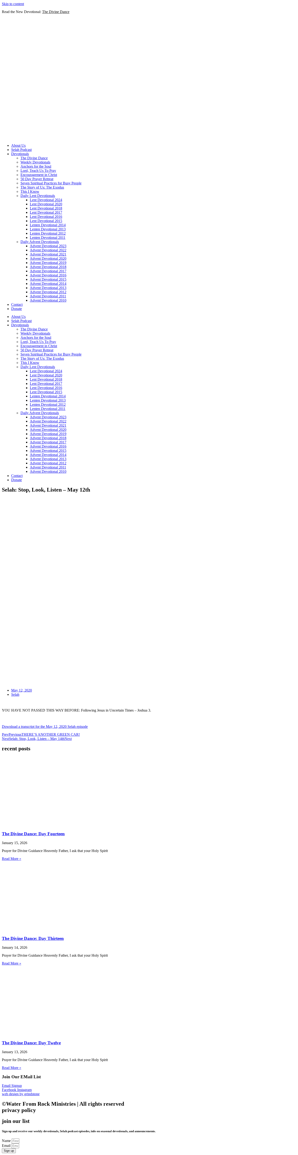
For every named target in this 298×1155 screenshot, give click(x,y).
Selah (15, 694)
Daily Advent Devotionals (39, 242)
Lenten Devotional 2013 (48, 229)
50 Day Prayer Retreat (36, 179)
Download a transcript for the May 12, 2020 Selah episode (45, 727)
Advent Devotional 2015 (48, 279)
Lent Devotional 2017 (46, 212)
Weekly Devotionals (35, 162)
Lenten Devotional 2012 (48, 233)
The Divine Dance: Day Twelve (31, 1042)
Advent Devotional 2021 (48, 254)
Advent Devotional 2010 (48, 300)
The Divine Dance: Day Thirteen (33, 938)
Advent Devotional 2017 (48, 271)
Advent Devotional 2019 (48, 263)
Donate (16, 309)
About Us (18, 145)
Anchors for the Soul (35, 166)
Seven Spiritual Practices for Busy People (50, 183)
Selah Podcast (21, 150)
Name (7, 1141)
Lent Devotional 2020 (46, 204)
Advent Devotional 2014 (48, 284)
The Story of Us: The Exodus (42, 187)
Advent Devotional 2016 (48, 275)
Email (6, 1146)
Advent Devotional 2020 (48, 258)
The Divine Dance (34, 158)
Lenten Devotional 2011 (47, 238)
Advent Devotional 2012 (48, 292)
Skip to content (13, 4)
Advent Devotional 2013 (48, 288)
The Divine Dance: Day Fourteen (33, 833)
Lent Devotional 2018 (46, 208)
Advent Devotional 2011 (48, 296)
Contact (17, 304)
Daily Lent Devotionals (37, 196)
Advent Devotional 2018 (48, 267)
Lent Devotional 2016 (46, 217)
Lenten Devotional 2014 (48, 225)
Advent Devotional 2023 (48, 246)
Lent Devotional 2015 (46, 221)
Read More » (11, 859)
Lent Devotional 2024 (46, 200)
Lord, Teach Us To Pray (38, 171)
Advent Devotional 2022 (48, 250)
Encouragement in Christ (38, 175)
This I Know (29, 191)
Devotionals (20, 154)
